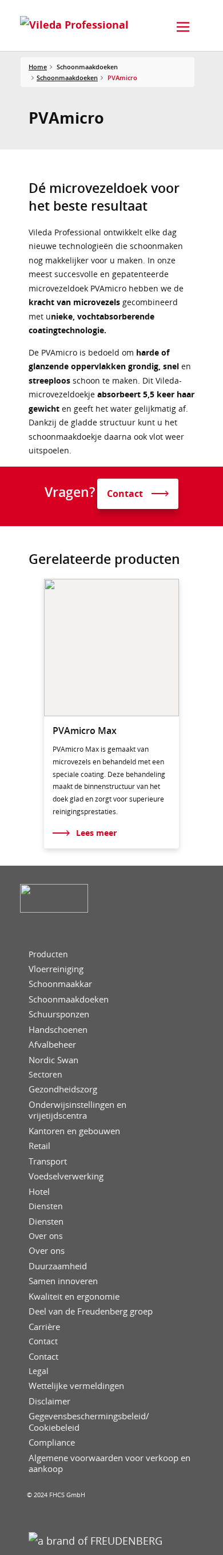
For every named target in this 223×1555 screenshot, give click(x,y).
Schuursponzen (59, 1014)
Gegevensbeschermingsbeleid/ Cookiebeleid (89, 1422)
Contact (43, 1341)
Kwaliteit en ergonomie (74, 1296)
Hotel (39, 1191)
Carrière (44, 1326)
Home (38, 66)
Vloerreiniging (56, 969)
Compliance (52, 1442)
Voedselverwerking (66, 1176)
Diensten (46, 1206)
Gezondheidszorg (63, 1089)
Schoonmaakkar (60, 983)
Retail (39, 1145)
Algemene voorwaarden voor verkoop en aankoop (109, 1464)
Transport (48, 1161)
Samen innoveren (63, 1281)
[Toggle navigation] (183, 26)
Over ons (46, 1236)
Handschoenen (58, 1029)
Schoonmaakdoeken (67, 77)
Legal (39, 1371)
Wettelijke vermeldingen (76, 1385)
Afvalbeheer (52, 1044)
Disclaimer (49, 1401)
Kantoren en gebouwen (74, 1131)
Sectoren (45, 1074)
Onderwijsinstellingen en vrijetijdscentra (77, 1110)
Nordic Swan (53, 1060)
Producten (48, 954)
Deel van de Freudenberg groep (91, 1311)
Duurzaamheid (58, 1266)
